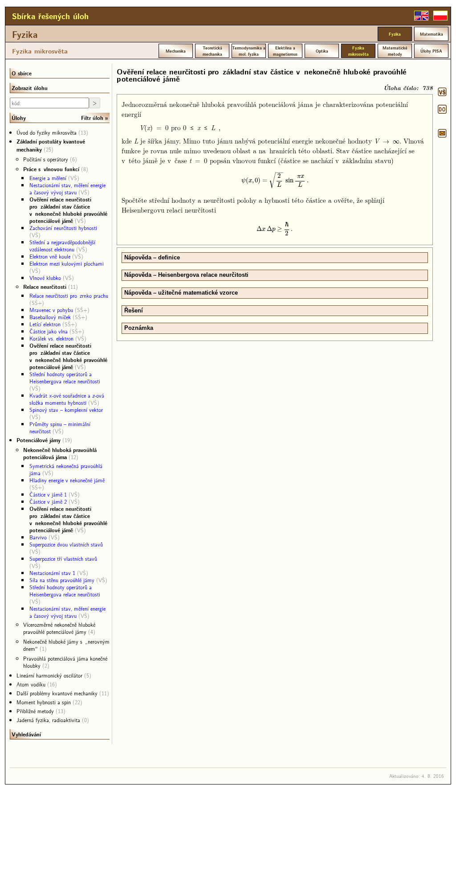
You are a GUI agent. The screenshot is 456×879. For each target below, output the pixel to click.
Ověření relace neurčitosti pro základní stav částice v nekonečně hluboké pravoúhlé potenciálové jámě (68, 210)
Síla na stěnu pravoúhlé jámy (61, 580)
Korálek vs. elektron (51, 338)
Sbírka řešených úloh (50, 16)
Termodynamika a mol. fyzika (248, 51)
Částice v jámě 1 (48, 494)
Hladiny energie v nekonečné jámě (67, 480)
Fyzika (25, 34)
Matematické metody (395, 51)
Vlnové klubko (45, 278)
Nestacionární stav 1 (52, 573)
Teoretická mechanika (212, 51)
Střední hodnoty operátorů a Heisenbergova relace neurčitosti (64, 377)
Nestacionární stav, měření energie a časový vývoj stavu (67, 188)
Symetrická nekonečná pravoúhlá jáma (65, 469)
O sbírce (22, 73)
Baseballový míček (50, 317)
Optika (322, 51)
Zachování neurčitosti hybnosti (63, 228)
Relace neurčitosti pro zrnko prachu (68, 296)
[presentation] (275, 180)
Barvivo (38, 537)
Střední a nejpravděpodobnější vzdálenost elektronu (62, 245)
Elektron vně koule (49, 256)
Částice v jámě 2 (48, 501)
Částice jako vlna (48, 331)
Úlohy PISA (431, 51)
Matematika (431, 34)
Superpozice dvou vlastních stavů (66, 544)
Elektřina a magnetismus (285, 51)
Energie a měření (47, 178)
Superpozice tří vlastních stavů (63, 559)
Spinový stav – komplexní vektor (66, 410)
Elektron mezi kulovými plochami (66, 263)
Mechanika (176, 51)
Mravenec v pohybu (51, 310)
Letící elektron (45, 324)
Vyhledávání (26, 734)
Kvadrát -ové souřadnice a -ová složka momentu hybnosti (66, 399)
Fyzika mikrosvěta (40, 51)
